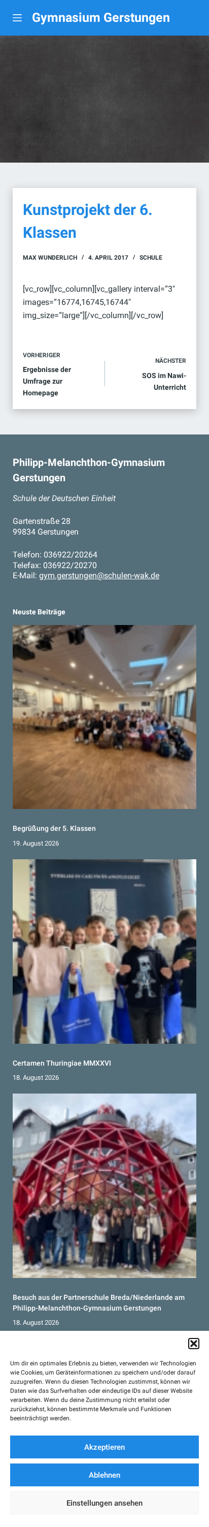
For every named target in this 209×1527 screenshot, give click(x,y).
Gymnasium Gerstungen (101, 17)
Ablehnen (104, 1475)
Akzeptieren (104, 1447)
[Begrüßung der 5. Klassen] (105, 717)
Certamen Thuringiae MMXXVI (62, 1063)
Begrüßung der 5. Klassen (54, 828)
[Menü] (17, 17)
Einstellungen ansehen (104, 1503)
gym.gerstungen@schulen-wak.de (99, 575)
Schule (151, 257)
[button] (194, 1343)
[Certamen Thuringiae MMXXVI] (105, 951)
